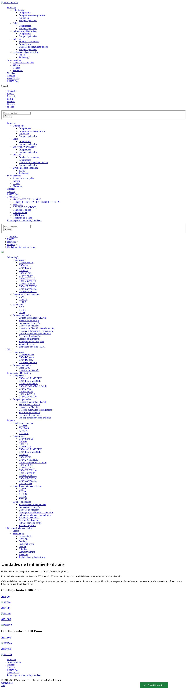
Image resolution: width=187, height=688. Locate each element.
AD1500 (23, 496)
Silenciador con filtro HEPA (32, 346)
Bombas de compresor (29, 41)
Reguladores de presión (29, 323)
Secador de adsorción (28, 520)
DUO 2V (23, 299)
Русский (11, 96)
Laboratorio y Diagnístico (25, 146)
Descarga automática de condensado (35, 410)
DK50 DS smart (26, 357)
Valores (16, 65)
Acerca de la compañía (23, 62)
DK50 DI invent (26, 354)
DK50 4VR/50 (26, 275)
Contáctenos (7, 683)
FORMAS (18, 204)
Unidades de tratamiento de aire (33, 47)
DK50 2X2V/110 (27, 278)
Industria (17, 154)
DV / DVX (24, 428)
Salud (15, 139)
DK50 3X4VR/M (27, 283)
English (10, 93)
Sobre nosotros (14, 60)
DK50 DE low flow (28, 362)
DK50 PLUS (25, 268)
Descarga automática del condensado (36, 331)
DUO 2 (22, 302)
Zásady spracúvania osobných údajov (24, 220)
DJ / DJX (23, 425)
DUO (21, 297)
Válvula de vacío (26, 344)
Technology (24, 57)
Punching (23, 538)
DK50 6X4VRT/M (28, 289)
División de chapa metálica (25, 168)
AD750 (22, 491)
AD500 (22, 488)
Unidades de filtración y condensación (36, 328)
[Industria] (2, 252)
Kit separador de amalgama (31, 341)
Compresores (25, 12)
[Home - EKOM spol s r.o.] (9, 2)
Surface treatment (27, 552)
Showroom (18, 70)
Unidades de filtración (29, 325)
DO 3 (21, 307)
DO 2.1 (22, 310)
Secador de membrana (29, 339)
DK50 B (23, 441)
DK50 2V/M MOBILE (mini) (32, 386)
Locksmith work (26, 544)
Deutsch (11, 104)
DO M (22, 312)
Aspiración (24, 18)
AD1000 (23, 494)
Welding (22, 546)
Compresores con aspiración (32, 15)
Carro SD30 (24, 367)
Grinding (23, 549)
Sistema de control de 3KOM (32, 318)
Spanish (10, 106)
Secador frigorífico (27, 525)
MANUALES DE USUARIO (27, 199)
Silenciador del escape (29, 320)
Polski (10, 99)
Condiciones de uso (22, 210)
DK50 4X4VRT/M (28, 286)
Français (11, 101)
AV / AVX (23, 433)
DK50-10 (23, 265)
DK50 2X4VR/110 (28, 281)
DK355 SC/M (25, 483)
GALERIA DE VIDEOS (24, 207)
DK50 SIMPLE (26, 262)
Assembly (23, 554)
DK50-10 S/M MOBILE (30, 378)
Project (22, 54)
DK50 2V (23, 270)
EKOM (10, 239)
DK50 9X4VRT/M (28, 291)
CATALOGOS (20, 212)
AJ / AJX (23, 431)
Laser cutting (25, 536)
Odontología (18, 125)
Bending (23, 541)
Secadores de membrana (30, 415)
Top (3, 685)
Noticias (11, 73)
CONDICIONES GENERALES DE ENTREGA (36, 202)
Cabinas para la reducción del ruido (35, 333)
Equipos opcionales (28, 20)
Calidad (16, 68)
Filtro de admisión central (30, 523)
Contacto (11, 75)
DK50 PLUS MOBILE (30, 381)
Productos (11, 7)
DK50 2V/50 (25, 273)
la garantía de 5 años (22, 217)
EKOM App (13, 81)
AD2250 (23, 499)
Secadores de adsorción (29, 336)
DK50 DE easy (26, 360)
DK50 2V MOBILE (28, 383)
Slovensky (12, 91)
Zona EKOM (13, 78)
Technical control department (32, 557)
